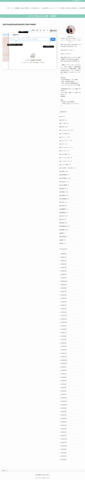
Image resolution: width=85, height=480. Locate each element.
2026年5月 (63, 264)
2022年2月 (63, 432)
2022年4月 (63, 425)
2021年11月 (64, 442)
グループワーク (66, 140)
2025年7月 (63, 291)
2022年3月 (63, 428)
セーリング (65, 150)
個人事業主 (65, 178)
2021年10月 (64, 446)
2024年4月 (63, 343)
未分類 (64, 205)
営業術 (64, 192)
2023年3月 (63, 387)
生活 (63, 219)
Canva (64, 120)
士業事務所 (65, 199)
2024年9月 (63, 325)
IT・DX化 (65, 123)
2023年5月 (63, 380)
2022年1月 (63, 435)
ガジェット (65, 137)
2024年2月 (63, 349)
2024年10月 (64, 322)
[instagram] (75, 1)
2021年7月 (63, 456)
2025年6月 (63, 295)
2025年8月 (63, 288)
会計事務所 (65, 174)
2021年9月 (63, 449)
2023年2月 (63, 391)
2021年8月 (63, 452)
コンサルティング (66, 147)
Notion (64, 126)
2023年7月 (63, 373)
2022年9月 (63, 408)
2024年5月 (63, 339)
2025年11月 (64, 284)
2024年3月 (63, 346)
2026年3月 (63, 271)
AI (63, 116)
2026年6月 (63, 260)
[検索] (81, 1)
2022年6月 (63, 418)
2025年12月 (64, 281)
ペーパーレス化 (66, 157)
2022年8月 (63, 411)
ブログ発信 (65, 154)
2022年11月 (64, 401)
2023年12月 (64, 356)
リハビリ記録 (66, 164)
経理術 (64, 229)
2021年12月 (64, 439)
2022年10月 (64, 404)
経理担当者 (65, 226)
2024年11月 (64, 319)
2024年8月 (63, 329)
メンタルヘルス (66, 161)
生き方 (64, 216)
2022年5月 (63, 422)
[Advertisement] (30, 86)
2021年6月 (63, 459)
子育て (64, 202)
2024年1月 (63, 353)
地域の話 (64, 195)
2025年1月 (63, 312)
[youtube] (77, 1)
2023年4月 (63, 384)
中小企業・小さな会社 (68, 168)
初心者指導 (65, 185)
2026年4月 (63, 267)
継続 (63, 233)
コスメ (64, 144)
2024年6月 (63, 336)
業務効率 (64, 209)
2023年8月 (63, 370)
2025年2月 (63, 308)
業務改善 (64, 212)
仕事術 (64, 171)
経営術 (64, 223)
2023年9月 (63, 367)
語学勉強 (64, 236)
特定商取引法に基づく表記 (42, 474)
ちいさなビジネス (67, 130)
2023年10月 (64, 363)
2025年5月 (63, 298)
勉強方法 (64, 188)
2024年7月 (63, 332)
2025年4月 (63, 301)
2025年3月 (63, 305)
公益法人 (64, 181)
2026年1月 (63, 278)
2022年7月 (63, 415)
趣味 (63, 240)
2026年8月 (63, 253)
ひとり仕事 (65, 133)
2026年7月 (63, 257)
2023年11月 (64, 360)
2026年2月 (63, 274)
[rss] (79, 1)
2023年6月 (63, 377)
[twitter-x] (73, 1)
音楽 (63, 243)
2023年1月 (63, 394)
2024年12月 (64, 315)
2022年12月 (64, 397)
